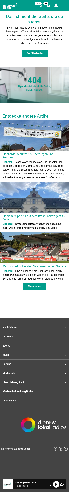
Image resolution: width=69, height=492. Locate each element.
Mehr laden (34, 286)
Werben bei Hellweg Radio (18, 391)
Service (7, 364)
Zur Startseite (35, 53)
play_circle (56, 484)
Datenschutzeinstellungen (16, 448)
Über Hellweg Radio (14, 382)
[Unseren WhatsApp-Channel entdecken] (55, 449)
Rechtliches (9, 400)
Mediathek (9, 373)
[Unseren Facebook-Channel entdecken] (61, 449)
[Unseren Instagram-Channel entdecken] (66, 449)
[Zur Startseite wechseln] (10, 5)
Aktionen (8, 336)
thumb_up (62, 484)
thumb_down (50, 484)
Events (6, 345)
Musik (6, 354)
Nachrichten (10, 327)
